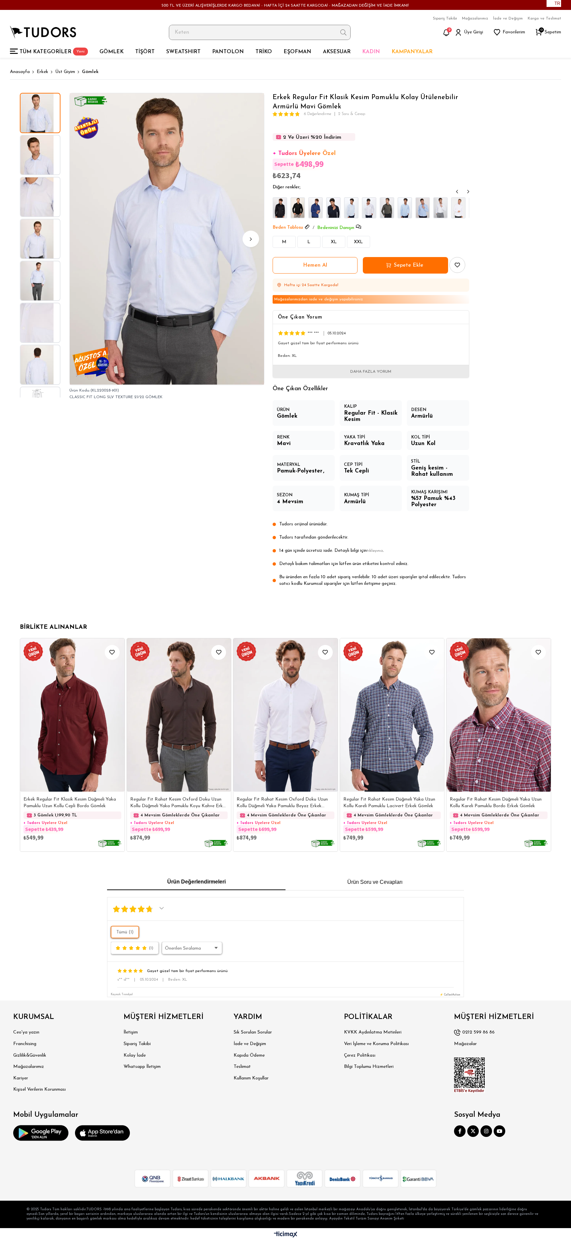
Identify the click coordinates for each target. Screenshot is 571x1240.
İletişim (131, 1032)
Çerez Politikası (359, 1055)
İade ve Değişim (508, 18)
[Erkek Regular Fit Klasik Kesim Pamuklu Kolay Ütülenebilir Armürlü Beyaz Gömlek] (440, 207)
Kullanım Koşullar (251, 1078)
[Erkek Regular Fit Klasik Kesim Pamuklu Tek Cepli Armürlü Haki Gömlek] (387, 207)
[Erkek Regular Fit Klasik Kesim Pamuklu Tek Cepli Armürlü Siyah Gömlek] (280, 207)
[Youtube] (499, 1131)
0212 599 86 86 (478, 1032)
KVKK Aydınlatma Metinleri (372, 1032)
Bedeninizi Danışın (335, 227)
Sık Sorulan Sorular (253, 1032)
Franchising (24, 1043)
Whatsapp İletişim (142, 1066)
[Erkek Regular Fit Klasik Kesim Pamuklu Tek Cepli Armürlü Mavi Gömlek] (351, 207)
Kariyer (20, 1078)
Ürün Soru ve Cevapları (374, 882)
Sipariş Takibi (445, 18)
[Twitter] (473, 1131)
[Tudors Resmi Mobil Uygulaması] (40, 1133)
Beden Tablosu (288, 227)
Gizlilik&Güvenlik (29, 1055)
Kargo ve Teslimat (544, 18)
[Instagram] (486, 1131)
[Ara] (343, 32)
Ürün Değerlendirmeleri (196, 881)
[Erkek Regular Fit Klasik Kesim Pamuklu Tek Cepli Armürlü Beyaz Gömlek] (369, 207)
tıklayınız (375, 551)
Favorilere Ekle (112, 652)
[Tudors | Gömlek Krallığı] (43, 32)
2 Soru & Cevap (351, 114)
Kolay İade (135, 1055)
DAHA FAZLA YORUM (370, 372)
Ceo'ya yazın (26, 1032)
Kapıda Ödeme (249, 1055)
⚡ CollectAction (450, 995)
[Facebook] (460, 1131)
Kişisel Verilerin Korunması (39, 1089)
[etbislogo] (469, 1075)
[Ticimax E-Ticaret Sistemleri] (285, 1234)
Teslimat (242, 1066)
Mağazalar (465, 1043)
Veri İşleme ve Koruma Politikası (376, 1043)
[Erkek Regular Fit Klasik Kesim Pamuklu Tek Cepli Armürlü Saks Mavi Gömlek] (315, 207)
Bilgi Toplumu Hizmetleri (369, 1066)
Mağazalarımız (475, 18)
